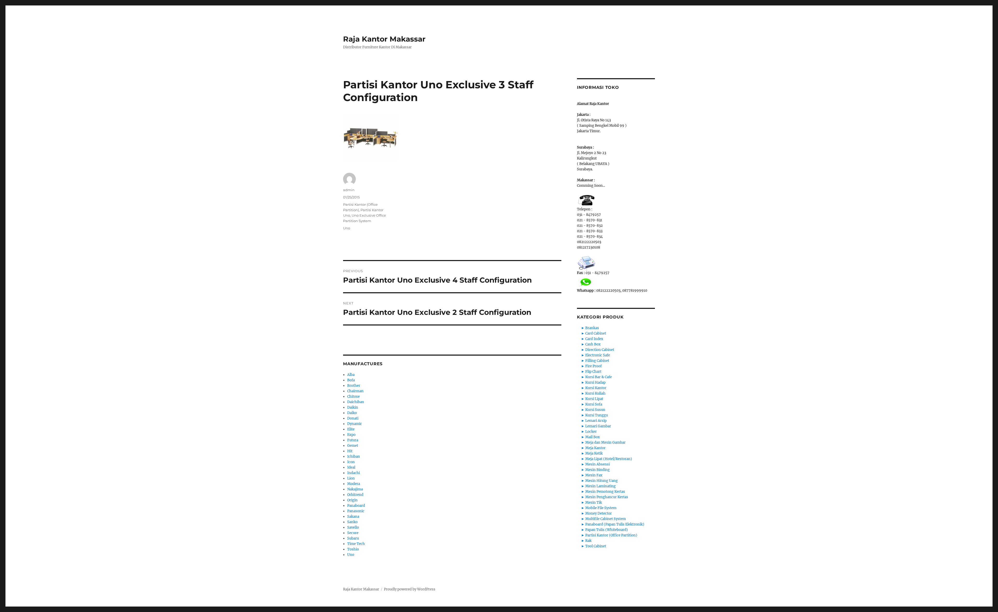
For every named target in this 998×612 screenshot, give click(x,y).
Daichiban (355, 402)
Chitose (353, 396)
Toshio (353, 549)
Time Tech (356, 544)
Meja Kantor (595, 448)
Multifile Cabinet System (605, 519)
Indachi (353, 473)
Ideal (351, 467)
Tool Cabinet (595, 546)
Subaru (353, 538)
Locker (591, 431)
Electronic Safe (597, 355)
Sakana (353, 516)
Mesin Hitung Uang (601, 480)
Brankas (592, 328)
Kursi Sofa (593, 404)
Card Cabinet (595, 333)
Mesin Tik (593, 502)
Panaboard (356, 505)
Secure (352, 533)
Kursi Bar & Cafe (598, 377)
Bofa (351, 380)
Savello (353, 527)
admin (348, 190)
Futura (352, 440)
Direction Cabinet (599, 350)
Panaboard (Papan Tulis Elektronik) (614, 524)
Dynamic (354, 424)
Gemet (352, 445)
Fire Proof (593, 366)
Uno (346, 228)
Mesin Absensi (597, 464)
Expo (351, 435)
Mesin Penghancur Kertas (606, 497)
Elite (350, 429)
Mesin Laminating (600, 486)
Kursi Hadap (595, 382)
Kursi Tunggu (596, 415)
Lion (351, 478)
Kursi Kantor (595, 388)
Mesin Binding (597, 470)
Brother (353, 385)
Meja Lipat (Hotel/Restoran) (608, 459)
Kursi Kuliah (595, 393)
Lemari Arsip (596, 420)
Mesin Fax (593, 475)
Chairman (355, 391)
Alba (350, 374)
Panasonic (355, 511)
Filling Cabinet (597, 360)
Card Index (594, 339)
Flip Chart (593, 371)
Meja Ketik (594, 453)
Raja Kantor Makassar (384, 39)
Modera (353, 484)
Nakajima (355, 489)
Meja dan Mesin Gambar (605, 442)
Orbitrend (355, 495)
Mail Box (592, 437)
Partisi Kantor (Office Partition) (611, 535)
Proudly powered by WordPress (409, 589)
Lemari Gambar (598, 426)
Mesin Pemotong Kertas (605, 491)
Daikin (352, 407)
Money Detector (598, 513)
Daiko (352, 413)
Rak (588, 540)
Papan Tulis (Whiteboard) (606, 530)
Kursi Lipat (594, 399)
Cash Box (593, 344)
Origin (352, 500)
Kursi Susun (595, 410)
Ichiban (353, 456)
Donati (352, 418)
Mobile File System (600, 508)
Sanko (352, 522)
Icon (351, 462)
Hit (349, 451)
